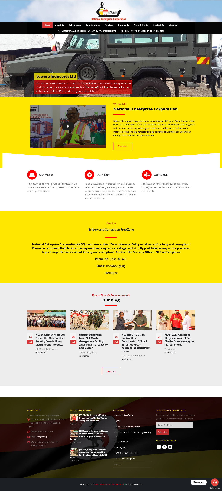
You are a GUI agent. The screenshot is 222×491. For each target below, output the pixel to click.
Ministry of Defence (124, 415)
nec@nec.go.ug (43, 436)
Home (47, 25)
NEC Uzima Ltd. (122, 441)
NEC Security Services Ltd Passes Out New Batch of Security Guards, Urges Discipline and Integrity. (179, 339)
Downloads (123, 25)
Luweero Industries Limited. (128, 427)
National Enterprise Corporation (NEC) (110, 484)
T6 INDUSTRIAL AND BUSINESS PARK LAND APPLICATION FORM (87, 31)
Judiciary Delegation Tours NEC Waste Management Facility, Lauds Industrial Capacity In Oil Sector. (49, 341)
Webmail (173, 25)
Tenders (109, 25)
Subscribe (162, 432)
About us (59, 25)
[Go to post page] (46, 320)
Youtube (170, 447)
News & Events (141, 25)
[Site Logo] (109, 11)
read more (40, 356)
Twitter (164, 447)
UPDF (118, 421)
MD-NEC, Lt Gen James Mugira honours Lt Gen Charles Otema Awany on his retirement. (136, 339)
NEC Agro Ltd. (121, 447)
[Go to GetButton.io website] (215, 488)
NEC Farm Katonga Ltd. (125, 459)
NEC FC (119, 464)
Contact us (158, 25)
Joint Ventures (93, 25)
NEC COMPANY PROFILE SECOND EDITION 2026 (142, 31)
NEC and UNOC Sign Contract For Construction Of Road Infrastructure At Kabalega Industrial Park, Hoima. (93, 343)
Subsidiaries (75, 25)
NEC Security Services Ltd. (127, 453)
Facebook (159, 447)
